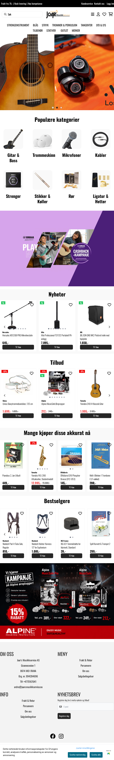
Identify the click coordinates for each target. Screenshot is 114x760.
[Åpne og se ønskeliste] (104, 14)
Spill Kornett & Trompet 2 (100, 544)
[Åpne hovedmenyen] (92, 14)
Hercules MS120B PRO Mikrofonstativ (17, 335)
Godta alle (96, 755)
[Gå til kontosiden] (98, 14)
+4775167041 (30, 681)
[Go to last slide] (4, 327)
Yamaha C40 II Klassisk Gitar (91, 404)
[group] (18, 325)
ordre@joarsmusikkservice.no (28, 687)
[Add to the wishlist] (32, 305)
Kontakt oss (99, 3)
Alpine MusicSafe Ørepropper (53, 404)
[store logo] (58, 14)
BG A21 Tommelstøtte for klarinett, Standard (71, 545)
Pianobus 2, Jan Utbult (11, 475)
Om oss (85, 671)
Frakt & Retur (85, 660)
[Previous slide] (4, 72)
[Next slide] (109, 72)
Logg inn (110, 3)
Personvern (86, 665)
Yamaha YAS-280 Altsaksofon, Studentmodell (42, 477)
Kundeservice (87, 3)
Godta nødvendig (78, 755)
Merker (76, 30)
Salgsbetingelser (86, 676)
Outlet (64, 30)
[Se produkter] (13, 139)
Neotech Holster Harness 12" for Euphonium (42, 545)
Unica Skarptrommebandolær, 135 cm (18, 404)
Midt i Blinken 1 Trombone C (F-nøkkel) (100, 477)
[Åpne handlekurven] (110, 14)
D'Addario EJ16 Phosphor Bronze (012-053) (70, 477)
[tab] (53, 108)
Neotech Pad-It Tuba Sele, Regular (13, 545)
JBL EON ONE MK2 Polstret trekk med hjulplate (94, 337)
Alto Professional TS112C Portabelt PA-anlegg (56, 337)
